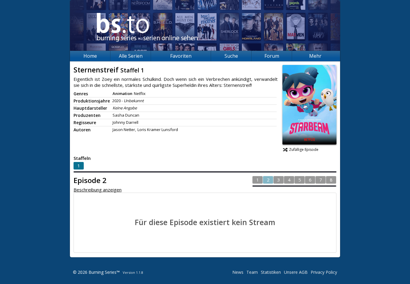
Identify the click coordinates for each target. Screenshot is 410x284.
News (237, 272)
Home (90, 56)
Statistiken (271, 272)
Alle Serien (131, 56)
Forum (271, 56)
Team (252, 272)
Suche (231, 56)
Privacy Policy (324, 272)
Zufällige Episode (303, 149)
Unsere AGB (296, 272)
